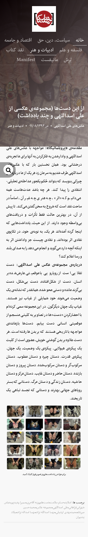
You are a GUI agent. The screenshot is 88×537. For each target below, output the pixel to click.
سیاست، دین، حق (54, 40)
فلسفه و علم (70, 50)
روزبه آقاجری (34, 502)
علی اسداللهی (60, 507)
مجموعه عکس (44, 507)
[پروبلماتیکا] (44, 19)
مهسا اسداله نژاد (26, 512)
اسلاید (68, 502)
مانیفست (49, 60)
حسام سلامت (57, 502)
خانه (80, 40)
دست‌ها (45, 502)
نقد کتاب (15, 50)
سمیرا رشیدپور (18, 502)
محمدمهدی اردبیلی (66, 512)
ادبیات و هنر (42, 50)
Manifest (26, 60)
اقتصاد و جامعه (18, 40)
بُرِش (68, 60)
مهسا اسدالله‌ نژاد (45, 512)
